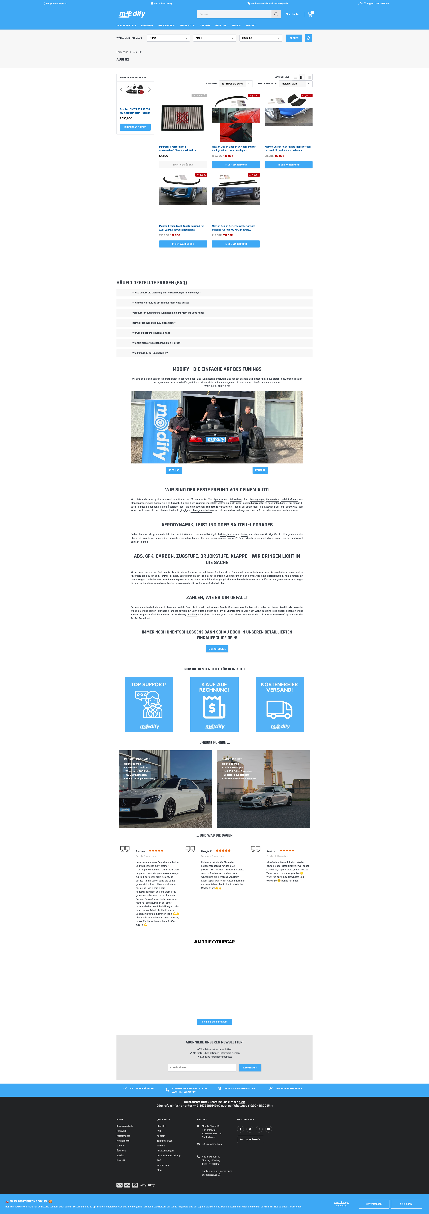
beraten (135, 542)
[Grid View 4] (308, 77)
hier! (242, 1102)
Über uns (220, 25)
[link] (183, 118)
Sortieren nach (267, 83)
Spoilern (218, 499)
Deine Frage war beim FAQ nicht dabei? (153, 323)
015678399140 (382, 3)
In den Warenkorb (236, 165)
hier (223, 583)
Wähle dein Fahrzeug (129, 38)
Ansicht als (282, 77)
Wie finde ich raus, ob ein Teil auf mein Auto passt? (160, 303)
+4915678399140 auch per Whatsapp (220, 1105)
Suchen (294, 38)
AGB (159, 1160)
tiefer (223, 534)
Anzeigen (211, 83)
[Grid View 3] (302, 77)
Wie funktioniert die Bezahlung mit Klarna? (156, 343)
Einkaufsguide (217, 649)
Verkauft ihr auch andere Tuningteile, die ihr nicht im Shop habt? (168, 313)
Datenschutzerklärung (168, 1155)
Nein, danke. (406, 1204)
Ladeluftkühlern (289, 499)
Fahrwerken (272, 499)
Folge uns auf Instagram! (214, 1022)
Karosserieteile (126, 25)
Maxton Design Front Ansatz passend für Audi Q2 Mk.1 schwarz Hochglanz (181, 228)
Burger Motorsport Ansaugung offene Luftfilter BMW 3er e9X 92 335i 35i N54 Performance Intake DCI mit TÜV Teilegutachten (134, 111)
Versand (161, 1145)
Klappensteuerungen (142, 503)
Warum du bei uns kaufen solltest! (151, 333)
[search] (276, 14)
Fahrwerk (147, 25)
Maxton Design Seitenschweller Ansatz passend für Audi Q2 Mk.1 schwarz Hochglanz (233, 228)
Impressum (163, 1165)
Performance (166, 25)
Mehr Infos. (296, 1206)
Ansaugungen (257, 499)
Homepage (122, 52)
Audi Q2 (137, 52)
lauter (244, 534)
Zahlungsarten (164, 1141)
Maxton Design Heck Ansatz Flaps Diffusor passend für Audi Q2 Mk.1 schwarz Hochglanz (288, 148)
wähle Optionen (135, 127)
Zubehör (205, 25)
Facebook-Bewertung (212, 856)
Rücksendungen (165, 1150)
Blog (159, 1170)
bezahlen (172, 607)
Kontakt (251, 25)
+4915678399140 (211, 1156)
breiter (231, 534)
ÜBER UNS (173, 470)
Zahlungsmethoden (201, 510)
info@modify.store (212, 1144)
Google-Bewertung (146, 856)
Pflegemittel (187, 25)
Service (236, 25)
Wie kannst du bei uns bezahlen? (150, 353)
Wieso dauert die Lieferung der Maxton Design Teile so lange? (166, 292)
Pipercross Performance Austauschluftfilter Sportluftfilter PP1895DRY (178, 148)
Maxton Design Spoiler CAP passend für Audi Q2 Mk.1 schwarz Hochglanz (234, 148)
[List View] (295, 77)
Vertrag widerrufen (250, 1139)
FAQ (159, 1131)
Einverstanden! (374, 1204)
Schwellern (235, 499)
